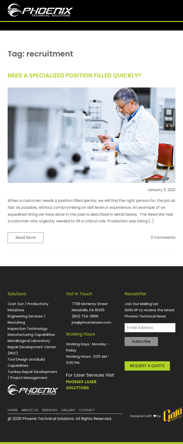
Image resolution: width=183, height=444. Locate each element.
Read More (25, 237)
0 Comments (163, 237)
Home (13, 410)
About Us (29, 410)
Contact (87, 410)
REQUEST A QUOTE (147, 365)
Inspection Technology (27, 328)
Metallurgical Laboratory (29, 340)
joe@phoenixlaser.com (91, 322)
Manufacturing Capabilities (31, 334)
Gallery (68, 410)
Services (49, 410)
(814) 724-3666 (85, 316)
